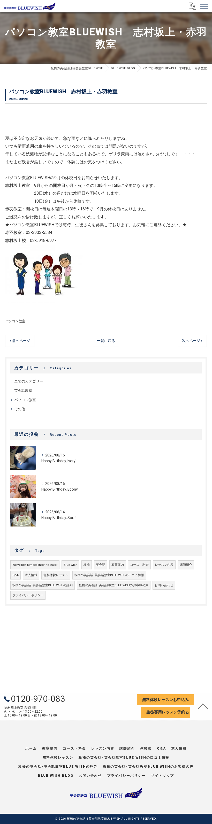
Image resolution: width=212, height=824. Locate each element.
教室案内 (117, 565)
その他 (19, 409)
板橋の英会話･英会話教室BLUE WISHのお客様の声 (113, 585)
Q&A (15, 575)
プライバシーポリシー (27, 595)
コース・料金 (139, 565)
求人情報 (31, 575)
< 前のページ (19, 341)
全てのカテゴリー (28, 381)
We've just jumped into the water (34, 565)
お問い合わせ (164, 585)
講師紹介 (186, 565)
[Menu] (204, 6)
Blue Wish (70, 565)
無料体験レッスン (55, 575)
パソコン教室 (15, 321)
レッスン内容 (164, 565)
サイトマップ (162, 775)
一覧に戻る (106, 341)
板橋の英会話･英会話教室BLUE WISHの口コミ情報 (109, 575)
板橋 (87, 565)
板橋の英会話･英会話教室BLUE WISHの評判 (42, 585)
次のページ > (192, 341)
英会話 (100, 565)
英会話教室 (23, 390)
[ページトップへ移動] (203, 706)
